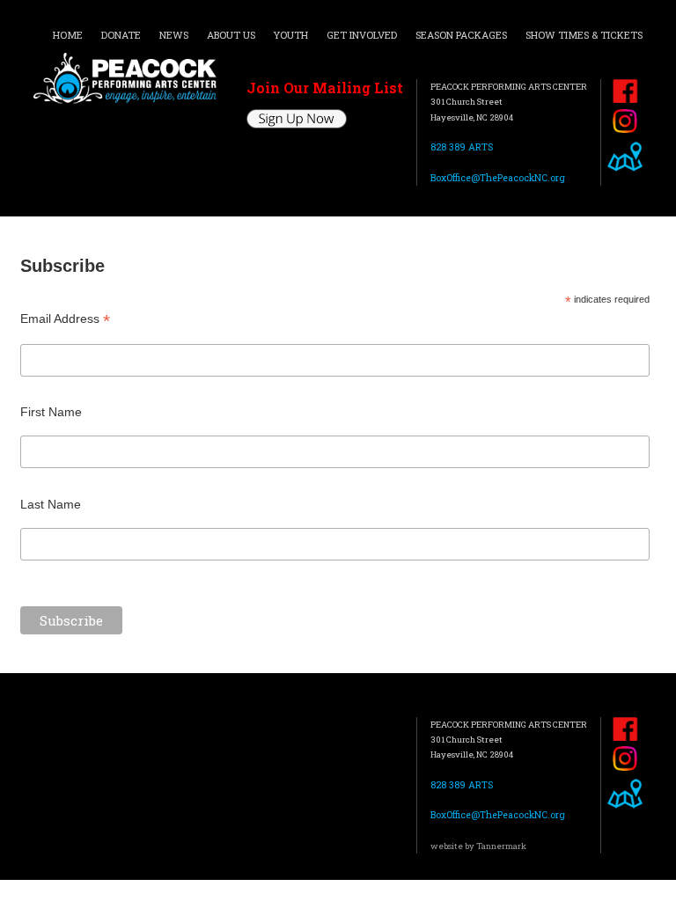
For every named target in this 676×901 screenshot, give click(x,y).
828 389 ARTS (461, 147)
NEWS (173, 34)
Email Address (65, 319)
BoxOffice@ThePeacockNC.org (497, 178)
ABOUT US (231, 34)
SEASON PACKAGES (461, 34)
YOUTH (290, 34)
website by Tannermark (478, 846)
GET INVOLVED (362, 34)
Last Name (50, 504)
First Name (51, 412)
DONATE (121, 34)
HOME (68, 34)
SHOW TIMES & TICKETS (584, 34)
